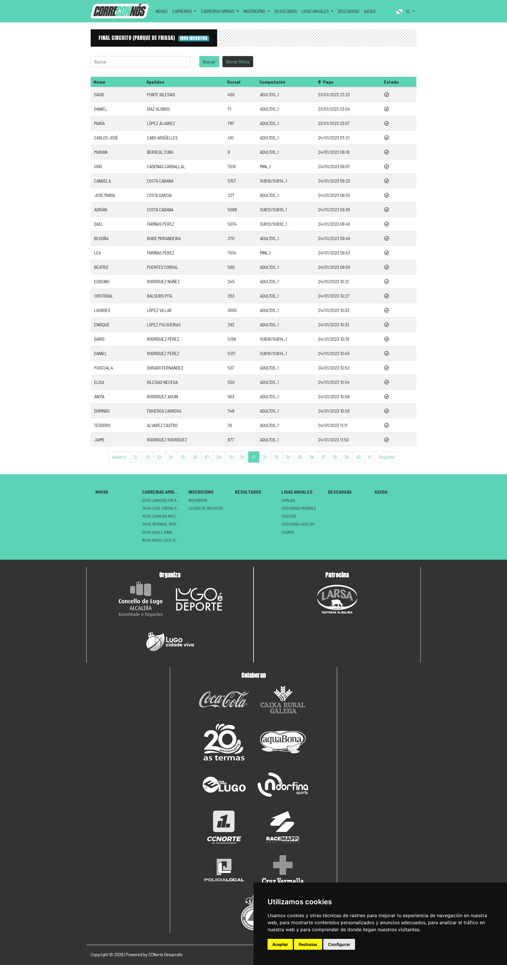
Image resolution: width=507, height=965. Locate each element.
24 (171, 457)
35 (300, 457)
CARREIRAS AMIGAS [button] (218, 11)
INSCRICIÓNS (201, 492)
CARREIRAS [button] (182, 11)
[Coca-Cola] (224, 699)
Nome (99, 82)
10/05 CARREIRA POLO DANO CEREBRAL (163, 516)
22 (147, 457)
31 (254, 457)
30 (242, 457)
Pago (328, 82)
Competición (272, 82)
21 (136, 457)
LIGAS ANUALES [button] (316, 11)
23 (159, 457)
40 (358, 457)
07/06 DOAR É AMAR (157, 532)
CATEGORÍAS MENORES (298, 508)
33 (277, 457)
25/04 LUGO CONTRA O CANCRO (163, 508)
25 (183, 457)
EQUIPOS (287, 532)
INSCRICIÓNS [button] (255, 11)
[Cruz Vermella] (282, 869)
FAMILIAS (288, 500)
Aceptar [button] (280, 944)
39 (346, 457)
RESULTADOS (286, 11)
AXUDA (370, 11)
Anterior (119, 457)
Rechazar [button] (308, 944)
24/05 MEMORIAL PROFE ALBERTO (163, 524)
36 (312, 457)
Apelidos (155, 82)
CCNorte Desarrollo (165, 954)
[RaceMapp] (282, 827)
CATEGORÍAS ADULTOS (298, 524)
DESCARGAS (348, 11)
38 (335, 457)
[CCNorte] (224, 827)
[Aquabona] (282, 742)
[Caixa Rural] (282, 699)
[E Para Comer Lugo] (224, 784)
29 (231, 457)
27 (207, 457)
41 (369, 457)
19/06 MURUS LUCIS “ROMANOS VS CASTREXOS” (163, 540)
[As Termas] (224, 742)
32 (265, 457)
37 (323, 457)
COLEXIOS (288, 516)
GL (408, 11)
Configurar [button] (339, 944)
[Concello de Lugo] (140, 599)
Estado (391, 82)
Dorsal (233, 82)
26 (195, 457)
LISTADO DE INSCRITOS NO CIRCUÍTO (209, 508)
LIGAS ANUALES (296, 492)
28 (219, 457)
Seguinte (387, 457)
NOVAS (162, 11)
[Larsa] (337, 599)
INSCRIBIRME (198, 500)
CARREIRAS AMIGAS (160, 492)
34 (288, 457)
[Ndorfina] (282, 784)
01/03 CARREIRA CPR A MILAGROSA (163, 500)
